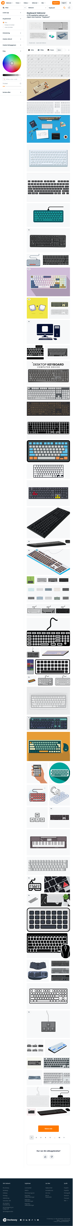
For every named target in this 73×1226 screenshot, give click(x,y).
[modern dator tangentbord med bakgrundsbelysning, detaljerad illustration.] (48, 723)
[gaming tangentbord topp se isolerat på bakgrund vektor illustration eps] (48, 282)
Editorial (34, 3)
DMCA (26, 1190)
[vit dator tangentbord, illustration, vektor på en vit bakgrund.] (59, 772)
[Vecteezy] (3, 3)
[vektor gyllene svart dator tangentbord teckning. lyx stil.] (48, 409)
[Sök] (64, 8)
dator (59, 50)
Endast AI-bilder (10, 25)
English (66, 1188)
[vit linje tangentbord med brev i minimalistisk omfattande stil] (48, 158)
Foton (17, 3)
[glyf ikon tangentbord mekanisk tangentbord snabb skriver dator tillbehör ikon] (60, 1097)
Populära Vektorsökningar (29, 1196)
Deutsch (66, 1195)
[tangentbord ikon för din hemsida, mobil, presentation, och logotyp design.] (35, 884)
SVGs (32, 50)
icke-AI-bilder (9, 27)
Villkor (58, 1220)
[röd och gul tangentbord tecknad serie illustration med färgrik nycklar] (32, 680)
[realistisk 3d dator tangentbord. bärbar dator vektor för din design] (48, 393)
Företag (5, 1195)
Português (67, 1193)
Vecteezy (5, 1190)
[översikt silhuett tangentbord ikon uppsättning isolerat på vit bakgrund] (48, 610)
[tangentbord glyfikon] (35, 352)
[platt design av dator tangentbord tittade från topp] (30, 580)
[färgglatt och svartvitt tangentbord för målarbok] (54, 680)
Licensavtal (28, 1188)
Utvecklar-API (7, 1201)
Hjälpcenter (48, 1188)
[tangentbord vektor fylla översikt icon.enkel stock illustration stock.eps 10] (37, 795)
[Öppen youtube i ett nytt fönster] (38, 1220)
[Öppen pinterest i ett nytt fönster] (29, 1220)
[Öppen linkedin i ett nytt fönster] (26, 1220)
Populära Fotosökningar (29, 1200)
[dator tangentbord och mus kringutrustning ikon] (48, 945)
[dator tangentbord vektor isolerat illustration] (59, 817)
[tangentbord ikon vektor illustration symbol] (48, 187)
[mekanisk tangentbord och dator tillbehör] (57, 1047)
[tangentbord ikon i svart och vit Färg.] (48, 632)
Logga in (64, 3)
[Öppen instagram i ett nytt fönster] (23, 1220)
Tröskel (5, 83)
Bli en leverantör (48, 1196)
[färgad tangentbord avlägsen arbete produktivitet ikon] (48, 920)
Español (66, 1190)
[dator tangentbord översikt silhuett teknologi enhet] (48, 996)
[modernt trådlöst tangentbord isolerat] (48, 701)
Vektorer (8, 3)
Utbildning (6, 1198)
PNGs (42, 50)
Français (66, 1198)
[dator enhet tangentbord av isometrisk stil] (48, 562)
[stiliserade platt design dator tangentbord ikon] (48, 451)
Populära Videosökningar (29, 1204)
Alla (6, 22)
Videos (26, 3)
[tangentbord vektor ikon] (33, 652)
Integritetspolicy (65, 1220)
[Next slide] (67, 50)
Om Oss (47, 1193)
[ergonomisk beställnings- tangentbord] (38, 971)
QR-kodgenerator (8, 1211)
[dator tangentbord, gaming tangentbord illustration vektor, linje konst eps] (59, 308)
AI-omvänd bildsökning (6, 1204)
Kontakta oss (49, 1190)
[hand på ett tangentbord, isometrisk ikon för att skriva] (59, 795)
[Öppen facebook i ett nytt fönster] (21, 1220)
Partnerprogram (29, 1193)
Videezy (5, 1193)
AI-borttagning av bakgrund (8, 1208)
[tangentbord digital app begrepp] (38, 1097)
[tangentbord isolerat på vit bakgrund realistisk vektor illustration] (48, 522)
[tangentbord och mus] (48, 746)
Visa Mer (62, 35)
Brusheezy (6, 1188)
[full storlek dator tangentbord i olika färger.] (60, 971)
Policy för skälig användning (61, 1221)
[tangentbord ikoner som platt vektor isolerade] (48, 593)
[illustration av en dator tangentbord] (34, 1077)
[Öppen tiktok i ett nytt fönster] (32, 1220)
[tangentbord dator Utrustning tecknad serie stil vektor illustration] (48, 215)
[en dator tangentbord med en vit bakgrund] (57, 1077)
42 (59, 1137)
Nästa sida (48, 1129)
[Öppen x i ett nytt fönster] (35, 1220)
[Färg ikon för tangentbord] (33, 260)
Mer (42, 3)
